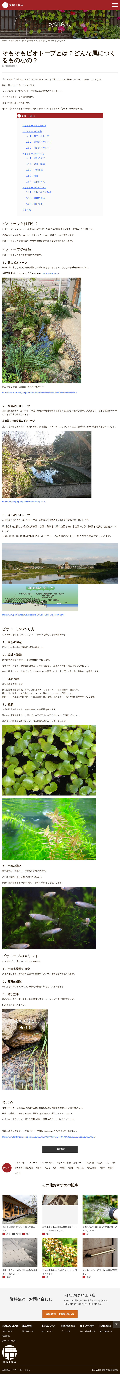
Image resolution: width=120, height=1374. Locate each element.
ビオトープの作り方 (33, 153)
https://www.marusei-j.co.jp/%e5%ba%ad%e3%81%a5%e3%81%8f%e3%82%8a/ (39, 392)
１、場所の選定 (35, 158)
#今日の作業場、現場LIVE (69, 1162)
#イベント (20, 1162)
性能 (18, 1234)
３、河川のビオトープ (38, 148)
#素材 (110, 1168)
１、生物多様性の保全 (38, 192)
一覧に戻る (60, 1149)
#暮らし (80, 1168)
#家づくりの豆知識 (24, 1168)
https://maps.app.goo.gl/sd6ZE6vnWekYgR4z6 (23, 501)
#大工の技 (110, 1162)
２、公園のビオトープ (38, 142)
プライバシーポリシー (22, 1370)
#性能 (62, 1168)
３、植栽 (32, 176)
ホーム (4, 41)
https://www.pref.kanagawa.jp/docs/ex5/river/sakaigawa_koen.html (33, 615)
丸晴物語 (6, 1336)
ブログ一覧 (65, 1331)
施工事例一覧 (28, 1331)
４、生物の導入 (35, 181)
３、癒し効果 (34, 204)
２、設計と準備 (35, 164)
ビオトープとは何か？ (34, 125)
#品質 (99, 1162)
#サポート (32, 1162)
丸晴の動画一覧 (106, 1331)
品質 (8, 1234)
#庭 (54, 1168)
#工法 (47, 1168)
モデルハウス (47, 1331)
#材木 (102, 1168)
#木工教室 (91, 1168)
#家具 (38, 1168)
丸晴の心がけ (8, 1331)
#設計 (18, 1173)
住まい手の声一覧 (87, 1331)
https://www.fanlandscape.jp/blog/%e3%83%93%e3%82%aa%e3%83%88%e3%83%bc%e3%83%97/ (48, 1137)
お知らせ (14, 41)
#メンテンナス (47, 1162)
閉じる (33, 116)
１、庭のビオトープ (37, 136)
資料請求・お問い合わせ (60, 1314)
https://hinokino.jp (50, 273)
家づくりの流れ (9, 1341)
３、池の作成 (34, 170)
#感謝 (70, 1168)
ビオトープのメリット (34, 187)
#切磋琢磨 (89, 1162)
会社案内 (6, 1370)
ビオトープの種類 (32, 131)
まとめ (27, 210)
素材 (28, 1234)
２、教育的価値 (35, 198)
